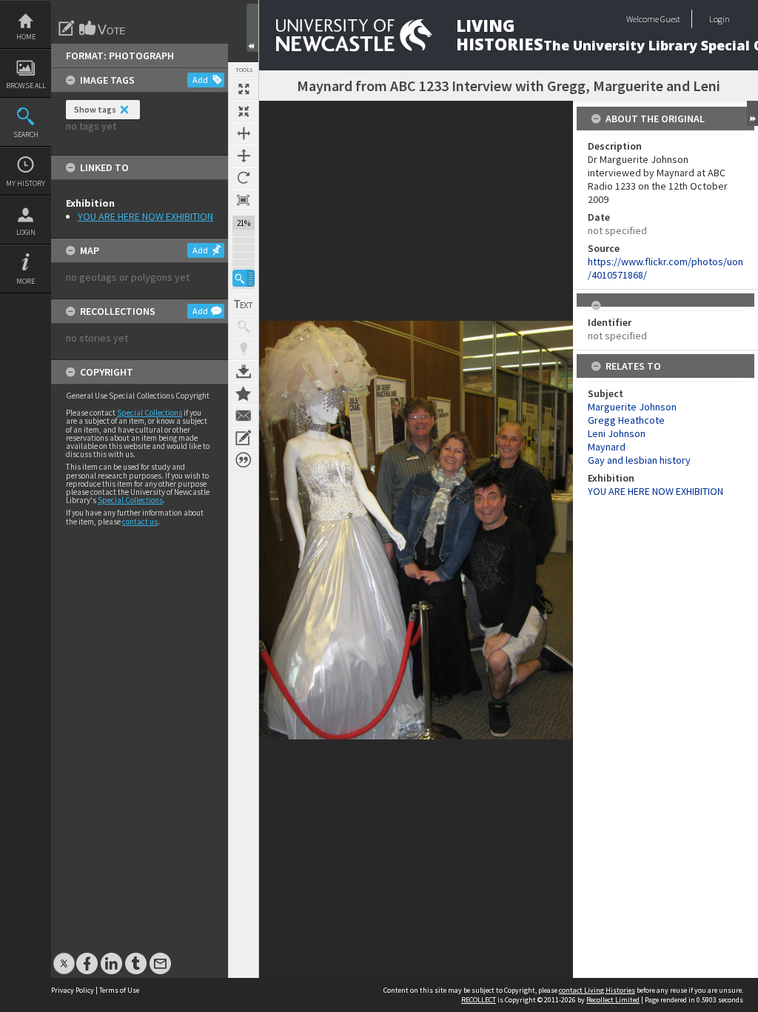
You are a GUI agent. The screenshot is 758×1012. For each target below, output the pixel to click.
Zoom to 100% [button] (243, 200)
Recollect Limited (613, 1000)
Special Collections (149, 412)
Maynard (606, 446)
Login (26, 232)
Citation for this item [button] (243, 460)
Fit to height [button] (243, 155)
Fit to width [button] (243, 133)
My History (25, 183)
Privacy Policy (72, 990)
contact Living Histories (597, 990)
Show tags (95, 109)
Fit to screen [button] (243, 111)
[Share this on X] (64, 956)
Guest (670, 18)
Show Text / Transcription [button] (243, 304)
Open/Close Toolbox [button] (252, 28)
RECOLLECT (478, 1000)
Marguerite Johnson (632, 406)
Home (26, 36)
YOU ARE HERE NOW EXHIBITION (145, 216)
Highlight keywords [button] (243, 349)
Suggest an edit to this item (66, 28)
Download (243, 371)
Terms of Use (119, 990)
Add (200, 79)
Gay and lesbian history (639, 460)
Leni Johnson (616, 433)
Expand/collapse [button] (752, 113)
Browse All (26, 85)
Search (25, 134)
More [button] (25, 281)
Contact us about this (243, 416)
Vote (103, 28)
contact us (140, 521)
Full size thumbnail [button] (243, 89)
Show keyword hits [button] (243, 327)
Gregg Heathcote (626, 420)
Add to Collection (243, 393)
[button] (243, 278)
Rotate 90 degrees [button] (243, 178)
